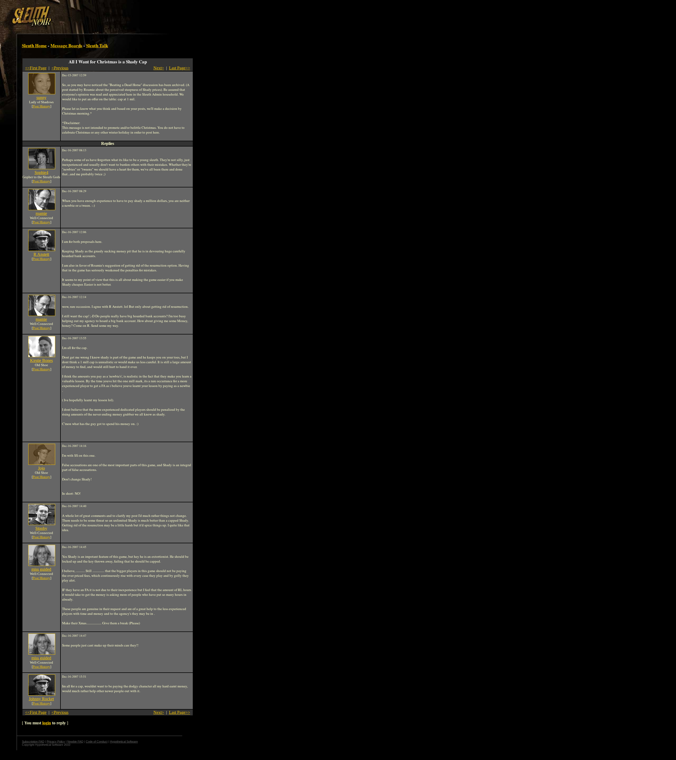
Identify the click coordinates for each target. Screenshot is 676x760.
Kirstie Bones (41, 360)
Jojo (41, 468)
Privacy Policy (56, 741)
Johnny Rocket (41, 699)
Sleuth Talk (97, 45)
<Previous (59, 68)
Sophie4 (41, 172)
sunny (41, 97)
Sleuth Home (34, 45)
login (46, 723)
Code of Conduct (96, 741)
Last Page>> (179, 68)
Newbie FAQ (75, 741)
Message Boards (66, 45)
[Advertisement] (91, 14)
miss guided (41, 569)
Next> (158, 68)
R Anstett (41, 254)
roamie (41, 213)
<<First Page (35, 68)
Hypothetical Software (124, 741)
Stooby (41, 528)
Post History (41, 106)
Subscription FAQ (33, 741)
